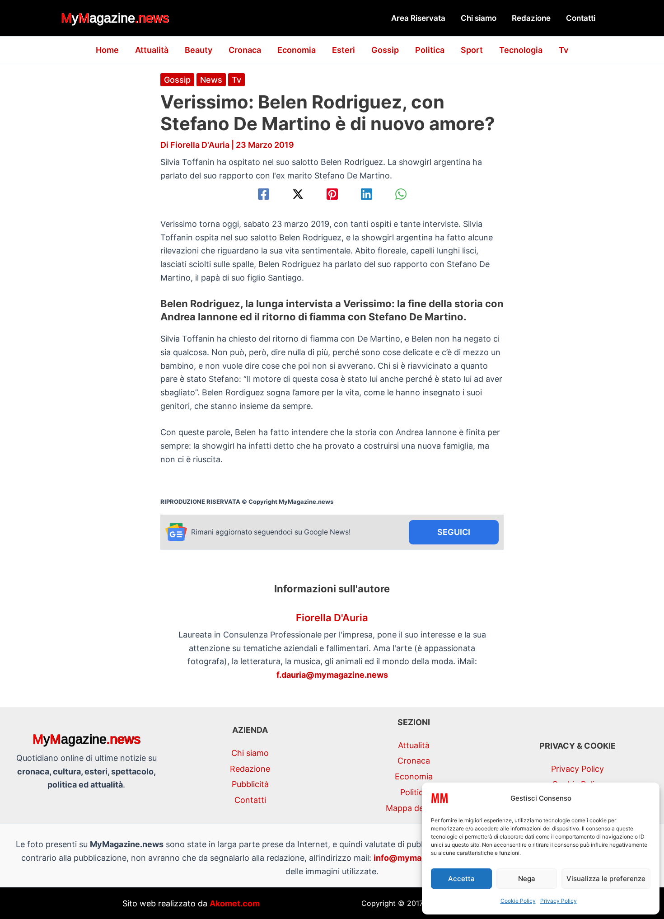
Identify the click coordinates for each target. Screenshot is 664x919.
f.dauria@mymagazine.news (332, 675)
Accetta (461, 878)
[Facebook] (264, 194)
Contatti (580, 18)
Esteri (343, 50)
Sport (472, 50)
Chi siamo (478, 18)
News (211, 79)
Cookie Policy (518, 900)
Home (107, 50)
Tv (563, 50)
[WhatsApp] (401, 194)
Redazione (531, 18)
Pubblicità (250, 784)
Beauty (198, 50)
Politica (429, 50)
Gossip (385, 50)
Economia (296, 50)
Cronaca (245, 50)
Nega (526, 878)
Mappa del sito (414, 808)
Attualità (151, 50)
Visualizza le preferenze (605, 878)
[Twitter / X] (298, 194)
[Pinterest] (332, 194)
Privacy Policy (558, 900)
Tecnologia (520, 50)
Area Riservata (418, 18)
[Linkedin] (367, 194)
